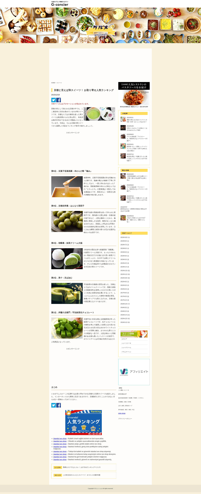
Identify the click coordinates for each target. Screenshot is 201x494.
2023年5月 (123, 252)
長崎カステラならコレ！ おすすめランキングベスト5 (81, 467)
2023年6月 (123, 248)
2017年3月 (123, 296)
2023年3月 (123, 259)
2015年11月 (124, 322)
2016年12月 (124, 304)
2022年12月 (124, 270)
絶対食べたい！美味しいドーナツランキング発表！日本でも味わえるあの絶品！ (137, 148)
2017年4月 (123, 293)
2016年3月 (123, 307)
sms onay (121, 413)
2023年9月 (123, 241)
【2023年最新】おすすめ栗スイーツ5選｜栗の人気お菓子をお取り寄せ (137, 178)
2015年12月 (124, 318)
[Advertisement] (100, 66)
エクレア (124, 339)
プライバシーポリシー (125, 418)
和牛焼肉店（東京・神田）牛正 (126, 409)
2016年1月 (123, 315)
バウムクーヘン (126, 352)
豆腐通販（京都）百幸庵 (124, 401)
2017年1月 (123, 300)
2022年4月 (123, 281)
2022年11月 (124, 274)
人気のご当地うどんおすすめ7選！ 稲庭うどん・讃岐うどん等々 (136, 220)
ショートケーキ (126, 343)
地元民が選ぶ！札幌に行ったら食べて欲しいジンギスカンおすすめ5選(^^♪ (137, 158)
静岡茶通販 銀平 (122, 394)
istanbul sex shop (59, 438)
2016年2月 (123, 311)
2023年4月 (123, 256)
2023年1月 (123, 267)
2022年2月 (123, 289)
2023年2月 (123, 263)
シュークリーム (126, 347)
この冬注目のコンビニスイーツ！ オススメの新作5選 (81, 475)
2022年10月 (124, 278)
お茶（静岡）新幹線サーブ (125, 405)
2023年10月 (124, 237)
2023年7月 (123, 244)
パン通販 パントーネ (123, 390)
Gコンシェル (98, 488)
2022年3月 (123, 285)
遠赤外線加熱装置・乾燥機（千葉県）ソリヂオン (131, 398)
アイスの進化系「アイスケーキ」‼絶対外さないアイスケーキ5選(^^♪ (137, 139)
